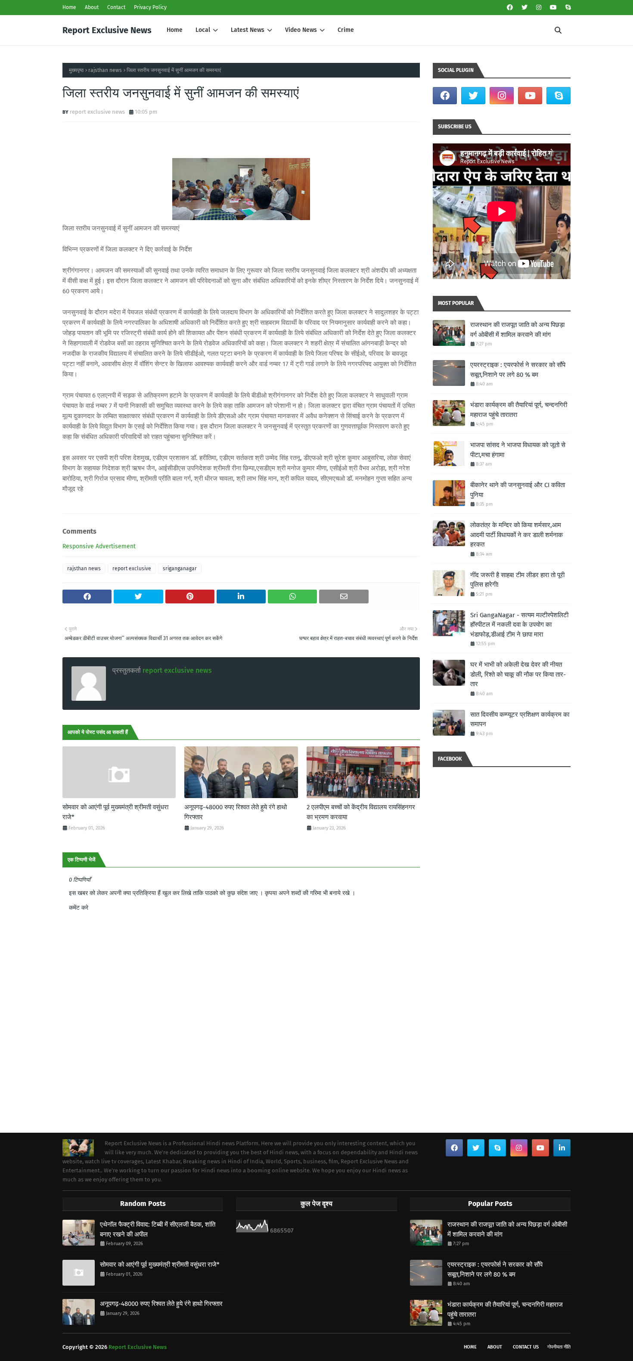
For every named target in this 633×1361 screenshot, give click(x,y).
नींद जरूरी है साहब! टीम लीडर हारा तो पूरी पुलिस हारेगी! (517, 580)
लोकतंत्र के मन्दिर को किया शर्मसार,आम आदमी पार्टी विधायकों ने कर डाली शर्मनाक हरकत (516, 534)
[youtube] (553, 7)
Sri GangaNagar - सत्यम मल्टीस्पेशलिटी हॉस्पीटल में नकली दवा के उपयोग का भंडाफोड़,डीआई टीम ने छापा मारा (519, 624)
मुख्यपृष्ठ (76, 70)
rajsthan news (105, 70)
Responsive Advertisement (99, 546)
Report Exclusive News (107, 30)
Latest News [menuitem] (247, 30)
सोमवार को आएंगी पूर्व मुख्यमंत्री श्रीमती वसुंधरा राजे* (115, 812)
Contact (116, 7)
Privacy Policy (150, 7)
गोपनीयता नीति (559, 1347)
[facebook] (510, 7)
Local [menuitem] (202, 30)
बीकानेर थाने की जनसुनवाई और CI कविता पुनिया (517, 490)
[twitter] (524, 7)
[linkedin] (562, 1147)
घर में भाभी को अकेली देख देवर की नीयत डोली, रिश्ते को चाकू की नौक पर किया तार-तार (518, 674)
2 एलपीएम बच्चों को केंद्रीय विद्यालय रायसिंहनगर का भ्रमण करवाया (361, 812)
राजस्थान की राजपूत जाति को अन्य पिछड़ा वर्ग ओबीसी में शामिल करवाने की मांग (517, 330)
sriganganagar (180, 569)
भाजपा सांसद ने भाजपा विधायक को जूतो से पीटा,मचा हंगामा (517, 450)
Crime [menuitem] (346, 30)
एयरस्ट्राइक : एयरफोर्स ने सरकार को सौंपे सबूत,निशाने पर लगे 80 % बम (517, 370)
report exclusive (131, 569)
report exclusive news (97, 112)
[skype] (567, 7)
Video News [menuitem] (301, 30)
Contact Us (526, 1347)
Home (69, 7)
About (92, 7)
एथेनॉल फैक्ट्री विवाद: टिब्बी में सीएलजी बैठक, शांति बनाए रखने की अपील (157, 1229)
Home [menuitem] (175, 30)
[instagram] (538, 7)
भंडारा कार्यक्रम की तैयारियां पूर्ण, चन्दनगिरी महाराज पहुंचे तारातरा (518, 410)
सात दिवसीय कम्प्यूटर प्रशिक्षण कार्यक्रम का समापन (519, 719)
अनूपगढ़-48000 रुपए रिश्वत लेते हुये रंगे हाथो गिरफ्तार (235, 812)
